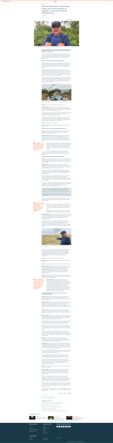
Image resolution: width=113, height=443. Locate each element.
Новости (44, 426)
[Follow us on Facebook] (61, 426)
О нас (30, 426)
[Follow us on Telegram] (63, 426)
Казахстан (56, 416)
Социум (44, 431)
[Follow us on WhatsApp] (66, 426)
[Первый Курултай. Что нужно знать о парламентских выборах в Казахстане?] (32, 418)
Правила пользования (32, 431)
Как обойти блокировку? (33, 429)
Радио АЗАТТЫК (44, 15)
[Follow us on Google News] (68, 426)
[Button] (69, 19)
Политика (37, 416)
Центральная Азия (76, 416)
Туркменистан (45, 439)
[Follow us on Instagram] (59, 426)
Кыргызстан (31, 439)
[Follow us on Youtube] (57, 426)
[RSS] (70, 426)
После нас (44, 4)
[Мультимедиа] (109, 1)
